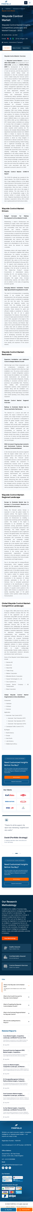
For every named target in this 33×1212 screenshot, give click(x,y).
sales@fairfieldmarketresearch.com (12, 1164)
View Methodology (10, 938)
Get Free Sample (16, 777)
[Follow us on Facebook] (6, 1168)
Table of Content (16, 48)
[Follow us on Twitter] (3, 1168)
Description (7, 48)
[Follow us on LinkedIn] (10, 1168)
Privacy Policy (10, 1207)
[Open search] (25, 2)
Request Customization (16, 781)
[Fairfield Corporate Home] (16, 1127)
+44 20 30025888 (9, 1159)
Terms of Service (22, 1207)
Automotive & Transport (19, 8)
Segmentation (26, 48)
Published (8, 8)
